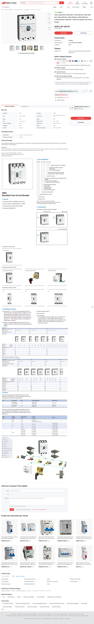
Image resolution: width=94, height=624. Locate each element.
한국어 (58, 615)
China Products (20, 614)
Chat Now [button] (84, 33)
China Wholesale (41, 614)
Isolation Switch (10, 597)
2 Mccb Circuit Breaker (32, 606)
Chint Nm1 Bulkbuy (56, 606)
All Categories (6, 7)
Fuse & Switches (4, 581)
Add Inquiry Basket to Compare (27, 53)
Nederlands (49, 615)
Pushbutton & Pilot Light (75, 579)
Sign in (91, 3)
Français (29, 615)
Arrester (19, 597)
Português (24, 615)
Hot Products (13, 614)
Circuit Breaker (26, 9)
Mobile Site (77, 614)
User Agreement (55, 618)
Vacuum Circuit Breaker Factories (39, 603)
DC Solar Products (74, 581)
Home (2, 9)
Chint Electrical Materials (29, 584)
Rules (92, 7)
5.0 (75, 108)
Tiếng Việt (78, 615)
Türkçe (74, 615)
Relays (48, 579)
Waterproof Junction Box (52, 581)
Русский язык (34, 615)
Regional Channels (63, 614)
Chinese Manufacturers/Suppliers (30, 614)
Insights (81, 614)
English (14, 615)
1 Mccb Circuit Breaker (7, 606)
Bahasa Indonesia (85, 615)
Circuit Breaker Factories (7, 603)
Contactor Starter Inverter (29, 579)
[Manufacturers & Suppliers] (8, 2)
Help (68, 7)
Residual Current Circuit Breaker (54, 597)
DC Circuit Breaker (41, 597)
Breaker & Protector (18, 9)
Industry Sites (55, 614)
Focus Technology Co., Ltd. (38, 618)
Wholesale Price (49, 614)
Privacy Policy (67, 618)
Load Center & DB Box (29, 581)
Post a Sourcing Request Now (39, 509)
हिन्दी (65, 615)
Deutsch (44, 615)
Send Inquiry (63, 33)
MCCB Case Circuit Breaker (73, 603)
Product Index (70, 614)
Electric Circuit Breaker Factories (23, 603)
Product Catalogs (21, 576)
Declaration (61, 618)
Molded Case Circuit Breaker (35, 9)
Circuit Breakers (4, 579)
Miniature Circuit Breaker (28, 597)
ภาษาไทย (69, 615)
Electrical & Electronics (9, 9)
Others (48, 584)
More (2, 609)
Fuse (3, 597)
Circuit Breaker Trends (44, 606)
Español (19, 615)
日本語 (62, 615)
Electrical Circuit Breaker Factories (57, 603)
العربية (54, 615)
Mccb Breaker (84, 603)
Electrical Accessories (6, 584)
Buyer (61, 7)
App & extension (75, 7)
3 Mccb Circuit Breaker (19, 606)
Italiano (40, 615)
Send (12, 509)
